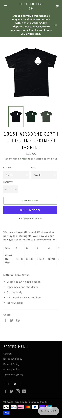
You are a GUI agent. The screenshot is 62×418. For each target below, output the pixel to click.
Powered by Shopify (37, 402)
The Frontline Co (31, 6)
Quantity (8, 182)
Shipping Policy (12, 358)
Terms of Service (13, 374)
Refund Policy (11, 364)
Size (33, 167)
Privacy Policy (11, 369)
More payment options (30, 218)
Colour (7, 167)
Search (7, 353)
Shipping (25, 158)
